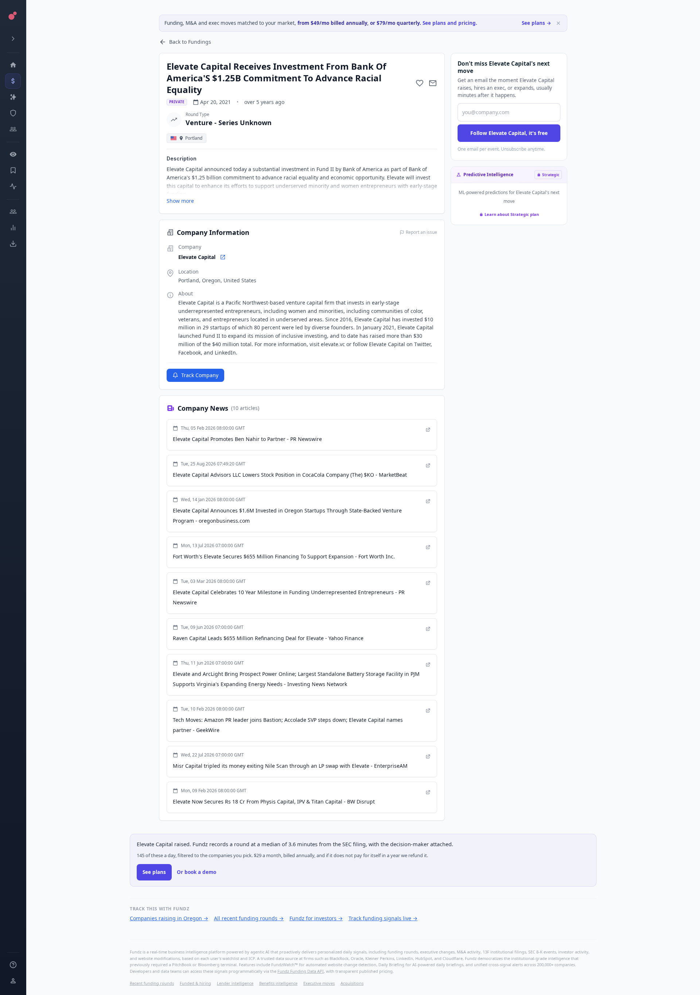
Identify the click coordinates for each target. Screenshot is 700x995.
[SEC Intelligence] (13, 113)
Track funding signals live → (383, 918)
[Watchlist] (13, 154)
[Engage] (13, 211)
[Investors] (13, 129)
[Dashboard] (13, 65)
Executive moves (319, 983)
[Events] (13, 81)
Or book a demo (196, 872)
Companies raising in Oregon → (169, 918)
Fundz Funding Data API (300, 971)
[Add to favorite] (419, 83)
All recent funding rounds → (249, 918)
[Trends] (13, 227)
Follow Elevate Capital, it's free (509, 132)
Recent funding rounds (152, 983)
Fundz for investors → (316, 918)
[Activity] (13, 186)
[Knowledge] (13, 964)
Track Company (199, 375)
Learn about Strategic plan (512, 214)
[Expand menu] (13, 38)
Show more (180, 200)
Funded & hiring (195, 983)
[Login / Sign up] (13, 980)
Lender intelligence (235, 983)
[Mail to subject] (432, 83)
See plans (154, 872)
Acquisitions (352, 983)
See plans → (536, 23)
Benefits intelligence (278, 983)
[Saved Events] (13, 170)
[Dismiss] (558, 23)
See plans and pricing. (450, 23)
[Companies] (13, 97)
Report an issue (421, 232)
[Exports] (13, 243)
